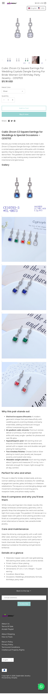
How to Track (7, 637)
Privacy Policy (7, 644)
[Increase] (12, 100)
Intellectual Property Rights (13, 650)
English (5, 660)
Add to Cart (24, 108)
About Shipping (8, 634)
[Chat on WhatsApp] (41, 686)
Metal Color (6, 87)
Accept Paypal (8, 629)
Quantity (5, 96)
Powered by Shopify (9, 678)
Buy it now (23, 114)
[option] (9, 60)
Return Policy (7, 642)
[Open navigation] (3, 3)
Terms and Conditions (11, 647)
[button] (36, 8)
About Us (5, 624)
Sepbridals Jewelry (23, 676)
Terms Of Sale (7, 626)
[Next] (45, 60)
